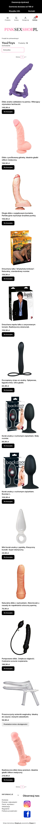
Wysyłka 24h (14, 11)
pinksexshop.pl (10, 38)
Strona (18, 57)
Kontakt (31, 11)
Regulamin (5, 809)
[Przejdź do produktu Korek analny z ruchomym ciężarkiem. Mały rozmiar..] (21, 415)
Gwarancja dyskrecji (20, 2)
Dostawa (5, 800)
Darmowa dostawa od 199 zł (21, 7)
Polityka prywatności (9, 811)
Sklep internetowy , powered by (18, 823)
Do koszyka (8, 112)
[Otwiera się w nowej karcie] (27, 804)
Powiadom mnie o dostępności (15, 724)
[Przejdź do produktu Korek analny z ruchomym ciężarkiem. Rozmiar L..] (21, 470)
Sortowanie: (6, 46)
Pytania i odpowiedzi (9, 802)
